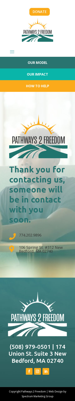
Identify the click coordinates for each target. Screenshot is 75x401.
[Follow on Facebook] (29, 371)
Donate (39, 11)
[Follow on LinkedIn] (45, 371)
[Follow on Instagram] (37, 371)
